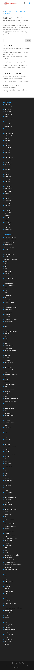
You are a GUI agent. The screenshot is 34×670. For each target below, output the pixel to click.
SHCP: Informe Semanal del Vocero (14, 608)
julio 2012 (7, 193)
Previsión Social (8, 540)
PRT (6, 548)
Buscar (28, 40)
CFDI (6, 293)
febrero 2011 (8, 225)
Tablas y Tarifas (9, 625)
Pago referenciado (9, 519)
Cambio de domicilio (10, 285)
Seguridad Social (9, 601)
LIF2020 (7, 490)
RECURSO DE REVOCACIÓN (13, 22)
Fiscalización (8, 413)
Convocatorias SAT (9, 321)
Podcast (7, 528)
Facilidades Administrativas (11, 398)
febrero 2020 (8, 121)
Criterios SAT (8, 333)
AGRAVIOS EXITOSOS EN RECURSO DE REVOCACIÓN (14, 17)
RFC (6, 574)
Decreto (7, 353)
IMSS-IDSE (7, 444)
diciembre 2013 (8, 155)
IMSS (6, 442)
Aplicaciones (8, 252)
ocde (6, 507)
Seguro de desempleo (10, 603)
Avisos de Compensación (11, 259)
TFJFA (6, 632)
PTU (4, 22)
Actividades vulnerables (10, 237)
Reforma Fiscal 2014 (10, 560)
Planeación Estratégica (10, 526)
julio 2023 (7, 116)
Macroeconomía (9, 492)
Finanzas (7, 406)
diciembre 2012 (8, 184)
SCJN (6, 598)
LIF (5, 487)
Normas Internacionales (11, 497)
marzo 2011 (8, 222)
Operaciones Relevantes (11, 509)
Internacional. (8, 463)
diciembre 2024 (8, 109)
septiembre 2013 (9, 162)
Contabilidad (8, 317)
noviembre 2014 (9, 133)
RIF (5, 576)
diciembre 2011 (8, 208)
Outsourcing (8, 514)
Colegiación (7, 300)
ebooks (6, 379)
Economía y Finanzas (10, 384)
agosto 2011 (8, 212)
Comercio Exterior (9, 302)
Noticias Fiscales (9, 504)
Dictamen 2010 (8, 367)
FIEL (6, 403)
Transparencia (8, 637)
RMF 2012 (7, 584)
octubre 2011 (8, 210)
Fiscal (24, 20)
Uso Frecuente (8, 641)
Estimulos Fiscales (9, 389)
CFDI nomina (8, 295)
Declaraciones (8, 348)
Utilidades (7, 644)
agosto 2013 (8, 164)
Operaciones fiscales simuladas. (18, 76)
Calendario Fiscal (9, 283)
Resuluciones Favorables (11, 569)
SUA (6, 622)
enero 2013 (7, 181)
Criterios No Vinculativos (11, 331)
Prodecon (7, 543)
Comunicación (8, 309)
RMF (6, 579)
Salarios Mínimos (9, 591)
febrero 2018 (8, 128)
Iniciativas (7, 456)
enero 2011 (7, 227)
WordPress (17, 668)
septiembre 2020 (9, 119)
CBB (6, 288)
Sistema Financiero (9, 613)
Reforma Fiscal (8, 557)
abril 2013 (7, 174)
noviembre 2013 (9, 157)
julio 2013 (7, 167)
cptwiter (7, 329)
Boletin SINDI (8, 271)
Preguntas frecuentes (10, 536)
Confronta (7, 314)
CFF (5, 297)
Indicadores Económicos (11, 447)
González (5, 90)
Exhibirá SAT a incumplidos (15, 78)
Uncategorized (8, 639)
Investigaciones (8, 466)
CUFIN (6, 336)
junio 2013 (7, 169)
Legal (6, 475)
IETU (6, 434)
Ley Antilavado (8, 480)
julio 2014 (7, 138)
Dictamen (7, 365)
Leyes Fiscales (8, 485)
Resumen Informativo (10, 572)
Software (7, 617)
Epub (6, 386)
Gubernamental (8, 427)
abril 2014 (7, 145)
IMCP (6, 437)
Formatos (7, 420)
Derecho (7, 357)
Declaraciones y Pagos (10, 350)
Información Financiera (10, 454)
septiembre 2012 (9, 188)
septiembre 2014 (9, 136)
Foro (6, 425)
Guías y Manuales (9, 430)
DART (6, 341)
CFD (6, 290)
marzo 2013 (8, 176)
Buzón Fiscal (8, 276)
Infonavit (7, 451)
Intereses (7, 461)
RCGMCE (7, 552)
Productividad (8, 545)
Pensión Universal (9, 523)
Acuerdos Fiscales (9, 242)
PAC (6, 516)
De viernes (7, 343)
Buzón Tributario (9, 278)
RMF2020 (7, 589)
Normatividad (8, 499)
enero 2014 (7, 152)
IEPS (6, 432)
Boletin (6, 268)
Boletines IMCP (8, 273)
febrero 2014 (8, 150)
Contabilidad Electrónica (11, 319)
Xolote (5, 78)
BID (5, 266)
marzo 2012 (8, 200)
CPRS (6, 326)
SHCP (6, 605)
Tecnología (7, 627)
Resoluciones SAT (9, 567)
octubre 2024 (8, 111)
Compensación (8, 305)
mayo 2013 (7, 172)
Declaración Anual (9, 345)
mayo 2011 (7, 217)
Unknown (5, 85)
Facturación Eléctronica (10, 401)
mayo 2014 (7, 143)
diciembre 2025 (8, 107)
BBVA (6, 264)
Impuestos (7, 439)
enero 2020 (7, 123)
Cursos (6, 338)
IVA (5, 471)
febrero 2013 (8, 179)
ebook (6, 377)
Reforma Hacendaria (10, 562)
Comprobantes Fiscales (11, 307)
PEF (5, 521)
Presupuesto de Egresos (11, 538)
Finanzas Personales (10, 408)
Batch (6, 261)
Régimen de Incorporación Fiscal (13, 564)
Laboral (6, 473)
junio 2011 (7, 215)
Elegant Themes (15, 666)
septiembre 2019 (9, 126)
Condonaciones (8, 312)
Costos (6, 324)
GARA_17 (5, 81)
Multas (6, 495)
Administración (8, 244)
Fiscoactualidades (9, 415)
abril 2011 (7, 220)
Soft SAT (7, 615)
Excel (6, 396)
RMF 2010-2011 (9, 581)
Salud (6, 593)
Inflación (7, 449)
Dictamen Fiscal (9, 369)
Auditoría (7, 256)
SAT (22, 22)
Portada (7, 533)
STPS (6, 620)
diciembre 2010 (8, 229)
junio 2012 (7, 196)
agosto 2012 (8, 191)
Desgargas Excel (9, 362)
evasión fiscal (8, 394)
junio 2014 (7, 140)
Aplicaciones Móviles (10, 254)
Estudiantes (7, 391)
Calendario (7, 280)
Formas (6, 418)
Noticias (7, 502)
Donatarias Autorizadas (11, 374)
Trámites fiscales (9, 634)
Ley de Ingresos (9, 483)
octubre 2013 (8, 160)
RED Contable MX (10, 20)
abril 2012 (7, 198)
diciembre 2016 (8, 131)
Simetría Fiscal (8, 610)
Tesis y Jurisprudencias (10, 629)
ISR (27, 20)
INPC (6, 459)
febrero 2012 (8, 203)
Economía (7, 382)
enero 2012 (7, 205)
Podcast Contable (9, 531)
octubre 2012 (8, 186)
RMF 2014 (7, 586)
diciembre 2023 (8, 114)
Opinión (6, 511)
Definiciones (8, 355)
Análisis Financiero (9, 247)
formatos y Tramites (10, 422)
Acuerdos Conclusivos (10, 240)
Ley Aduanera (8, 478)
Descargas (7, 360)
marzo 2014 (8, 148)
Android (6, 249)
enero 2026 (7, 104)
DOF (6, 372)
